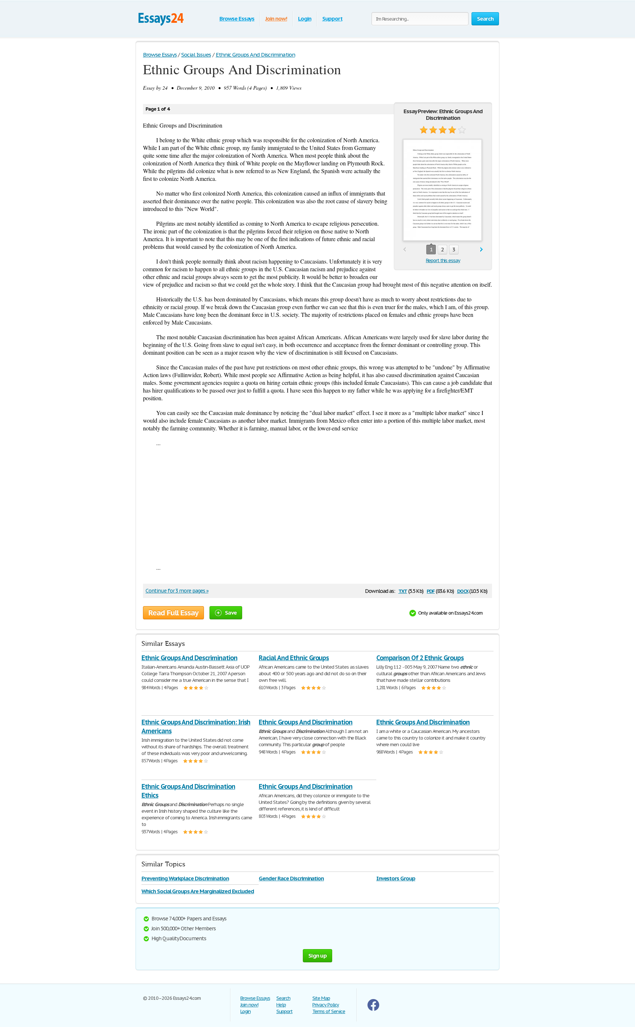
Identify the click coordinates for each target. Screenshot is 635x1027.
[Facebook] (373, 1009)
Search (283, 998)
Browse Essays (236, 18)
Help (281, 1005)
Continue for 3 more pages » (177, 590)
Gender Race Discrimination (291, 878)
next (481, 250)
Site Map (321, 998)
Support (332, 18)
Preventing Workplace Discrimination (185, 878)
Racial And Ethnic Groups (294, 658)
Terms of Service (328, 1011)
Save (231, 612)
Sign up (317, 955)
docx (463, 590)
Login (304, 18)
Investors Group (395, 878)
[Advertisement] (317, 505)
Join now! (276, 18)
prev (404, 250)
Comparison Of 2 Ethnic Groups (420, 658)
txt (402, 590)
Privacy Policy (325, 1005)
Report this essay (443, 260)
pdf (431, 590)
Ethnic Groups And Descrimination (189, 658)
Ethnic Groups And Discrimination (305, 722)
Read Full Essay (173, 613)
